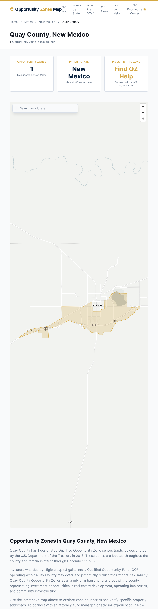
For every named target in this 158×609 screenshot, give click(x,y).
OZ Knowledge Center (134, 9)
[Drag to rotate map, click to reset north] (143, 119)
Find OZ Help (117, 9)
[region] (79, 315)
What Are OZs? (90, 9)
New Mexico (47, 21)
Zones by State (77, 9)
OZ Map (65, 9)
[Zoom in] (143, 107)
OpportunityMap (38, 9)
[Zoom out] (143, 113)
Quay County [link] (70, 21)
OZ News (105, 9)
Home (14, 21)
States (28, 21)
